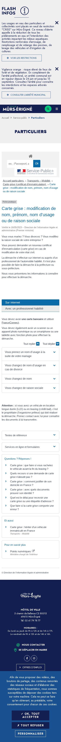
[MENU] (57, 109)
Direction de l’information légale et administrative (26, 572)
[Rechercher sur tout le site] (48, 108)
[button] (30, 354)
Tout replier (29, 343)
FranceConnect (10, 322)
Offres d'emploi (32, 667)
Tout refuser (32, 725)
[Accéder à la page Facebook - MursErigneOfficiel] (27, 658)
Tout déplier (49, 343)
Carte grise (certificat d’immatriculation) (25, 184)
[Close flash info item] (56, 22)
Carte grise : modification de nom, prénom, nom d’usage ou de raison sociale (30, 188)
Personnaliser (31, 734)
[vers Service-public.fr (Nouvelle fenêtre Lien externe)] (35, 172)
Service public (20, 117)
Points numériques (21, 551)
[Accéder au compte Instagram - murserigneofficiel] (34, 658)
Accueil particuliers (13, 180)
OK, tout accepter (31, 715)
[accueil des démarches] (30, 156)
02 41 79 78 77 (32, 620)
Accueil (5, 117)
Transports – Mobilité (39, 180)
